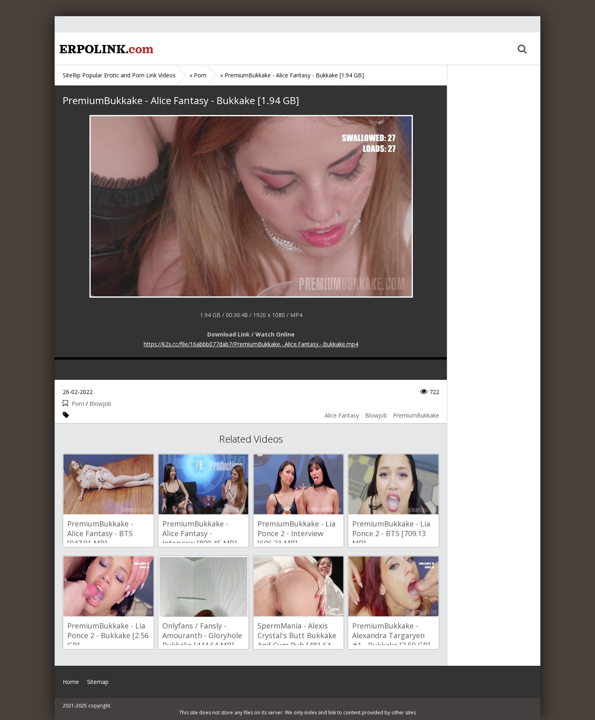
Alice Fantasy (342, 415)
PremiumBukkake (416, 415)
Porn (78, 403)
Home (105, 48)
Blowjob (100, 403)
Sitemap (97, 682)
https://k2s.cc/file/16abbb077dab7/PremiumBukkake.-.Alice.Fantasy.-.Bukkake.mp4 (251, 344)
